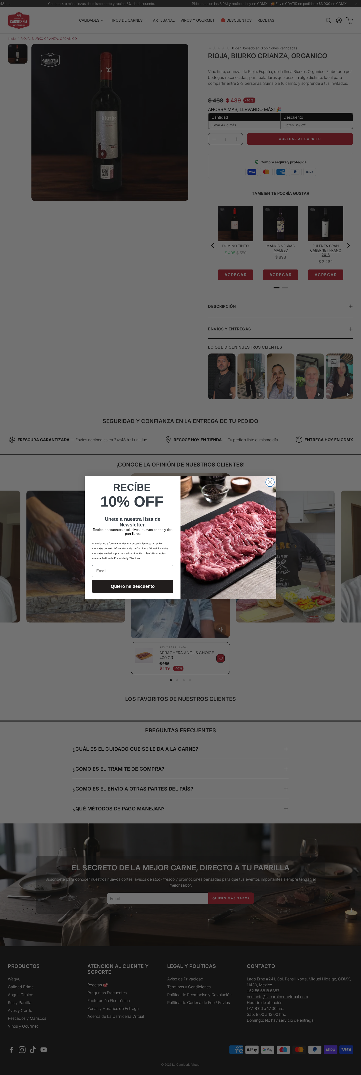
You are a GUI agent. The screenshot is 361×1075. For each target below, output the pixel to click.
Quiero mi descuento (133, 586)
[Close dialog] (270, 482)
